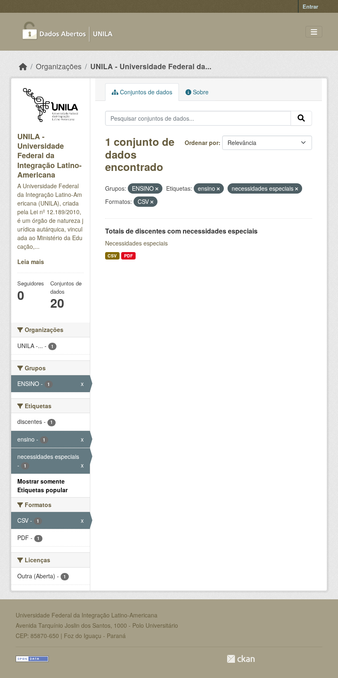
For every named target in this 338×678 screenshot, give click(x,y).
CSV (112, 255)
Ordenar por (201, 142)
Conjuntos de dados (145, 92)
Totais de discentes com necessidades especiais (181, 231)
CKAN (241, 659)
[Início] (23, 66)
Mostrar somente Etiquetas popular (42, 485)
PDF (128, 255)
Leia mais (30, 261)
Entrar (310, 6)
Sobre (200, 92)
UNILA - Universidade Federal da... (150, 66)
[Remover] (156, 188)
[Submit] (301, 118)
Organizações (59, 66)
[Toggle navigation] (313, 32)
